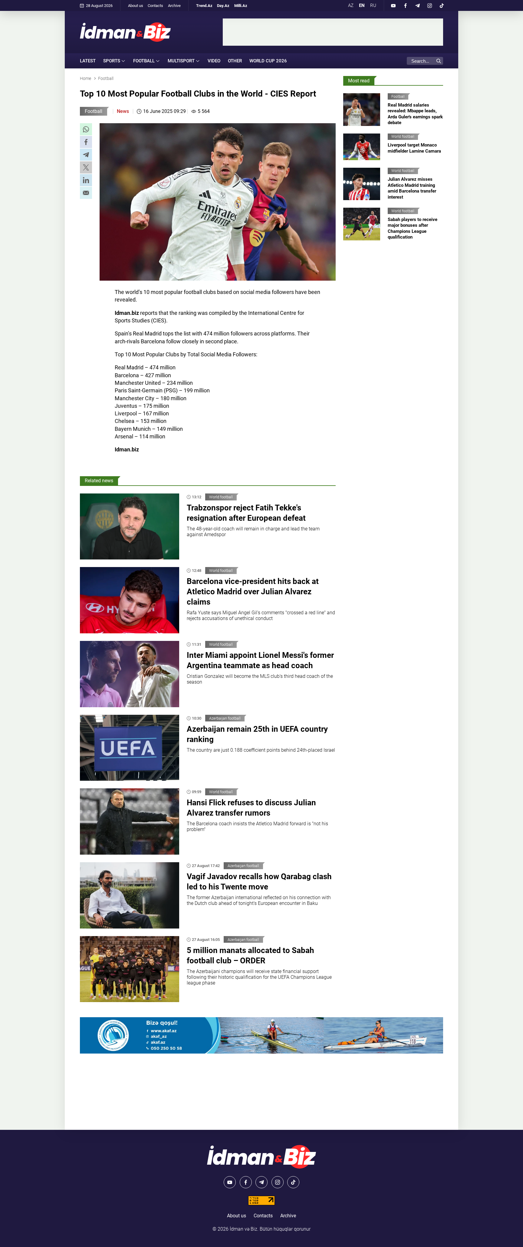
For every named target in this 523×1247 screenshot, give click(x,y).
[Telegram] (417, 5)
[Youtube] (393, 5)
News (123, 111)
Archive (174, 5)
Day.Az (223, 5)
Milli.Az (240, 5)
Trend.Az (204, 5)
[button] (86, 129)
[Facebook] (405, 5)
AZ (351, 5)
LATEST (88, 61)
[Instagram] (429, 5)
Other (235, 61)
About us (135, 5)
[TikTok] (441, 5)
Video (214, 61)
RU (373, 5)
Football (93, 111)
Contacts (155, 5)
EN (362, 5)
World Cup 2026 (268, 61)
